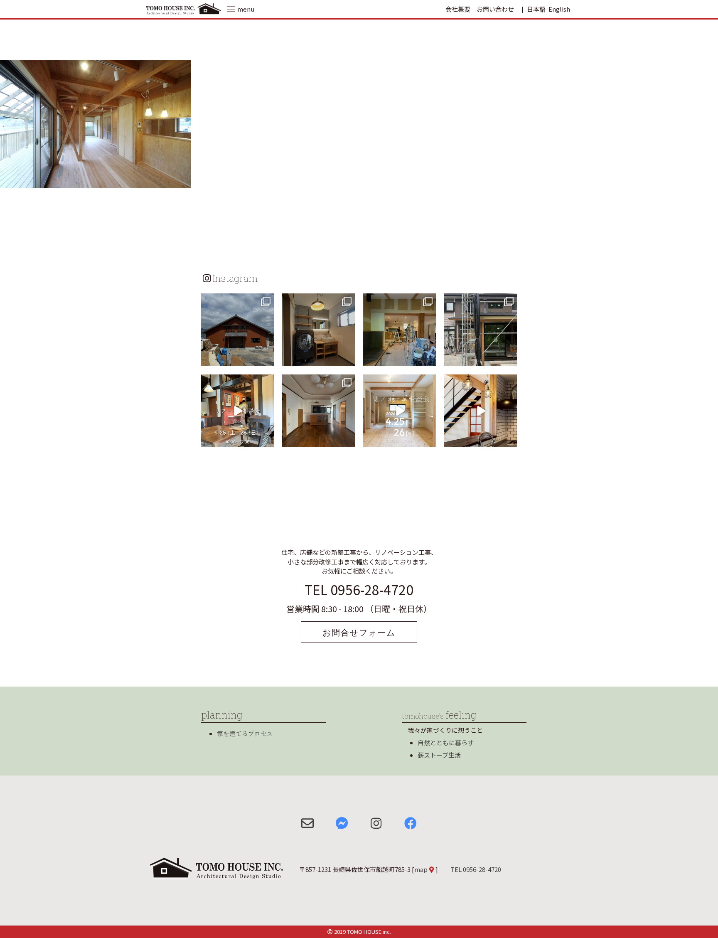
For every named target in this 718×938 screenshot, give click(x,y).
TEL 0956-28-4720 (359, 589)
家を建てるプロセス (245, 733)
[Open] (237, 329)
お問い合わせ (495, 9)
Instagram (235, 278)
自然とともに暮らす (446, 742)
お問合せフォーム (359, 632)
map (421, 869)
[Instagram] (266, 358)
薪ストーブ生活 (439, 755)
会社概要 (457, 9)
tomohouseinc (237, 301)
